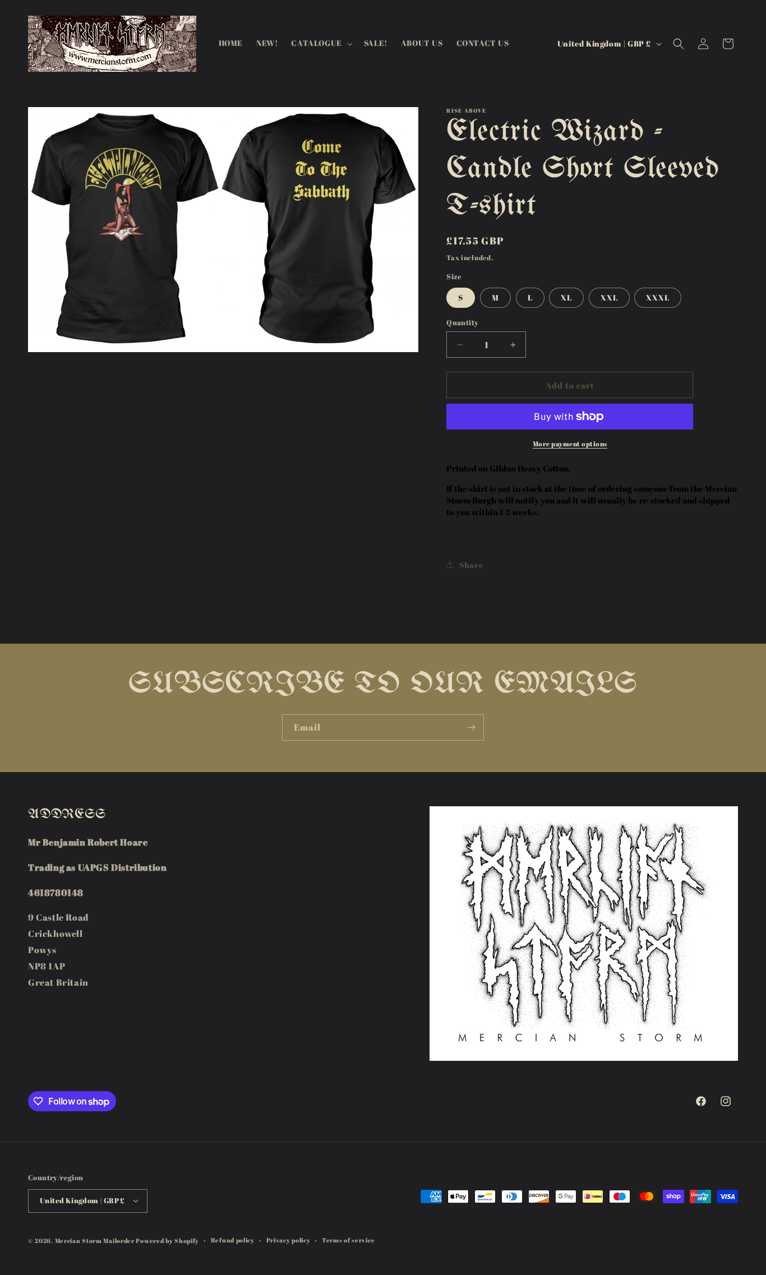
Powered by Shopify (167, 1240)
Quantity (462, 322)
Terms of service (348, 1239)
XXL (609, 297)
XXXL (658, 297)
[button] (320, 43)
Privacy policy (288, 1239)
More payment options (570, 443)
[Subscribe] (471, 727)
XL (566, 297)
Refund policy (233, 1239)
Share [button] (471, 565)
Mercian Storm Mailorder (95, 1240)
